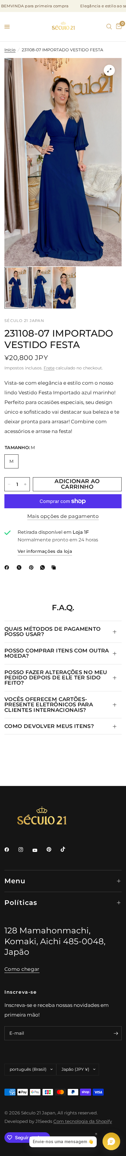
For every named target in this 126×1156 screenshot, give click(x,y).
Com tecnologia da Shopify (82, 1121)
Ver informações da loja (45, 551)
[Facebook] (7, 567)
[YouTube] (39, 850)
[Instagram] (24, 849)
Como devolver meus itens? (49, 726)
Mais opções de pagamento (63, 516)
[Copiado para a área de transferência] (54, 567)
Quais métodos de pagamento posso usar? (52, 631)
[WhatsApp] (43, 567)
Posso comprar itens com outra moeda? (56, 653)
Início (10, 49)
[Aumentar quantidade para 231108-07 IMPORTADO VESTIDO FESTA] (25, 484)
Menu (15, 881)
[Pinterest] (32, 567)
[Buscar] (109, 26)
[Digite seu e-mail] (116, 1033)
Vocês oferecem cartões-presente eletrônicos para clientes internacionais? (48, 704)
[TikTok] (67, 849)
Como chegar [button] (22, 969)
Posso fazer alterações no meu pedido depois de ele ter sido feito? (55, 677)
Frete (49, 368)
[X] (20, 567)
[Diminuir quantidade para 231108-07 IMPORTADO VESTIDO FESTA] (9, 484)
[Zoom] (109, 70)
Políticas (20, 902)
